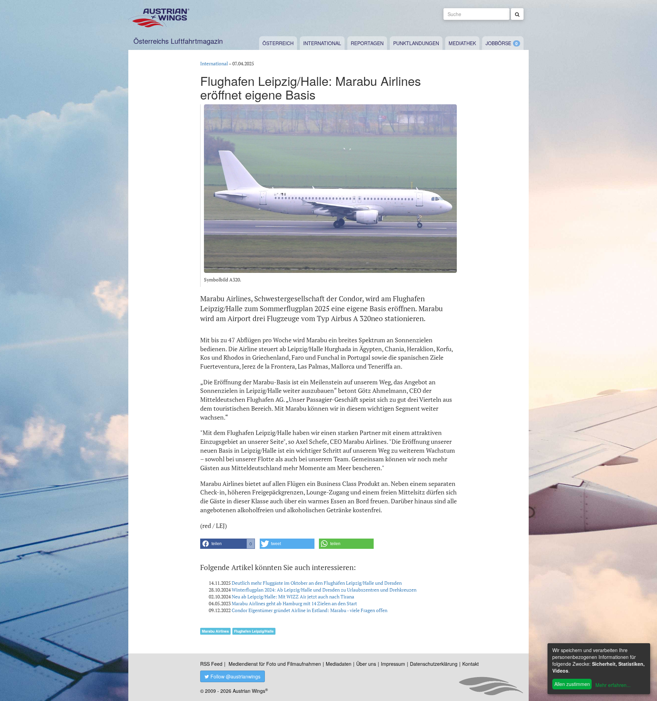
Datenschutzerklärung (434, 663)
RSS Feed (211, 663)
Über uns (366, 663)
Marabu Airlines (215, 631)
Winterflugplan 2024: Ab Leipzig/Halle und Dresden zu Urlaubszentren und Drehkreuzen (324, 589)
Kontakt (470, 663)
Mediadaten (338, 663)
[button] (227, 544)
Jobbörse (498, 43)
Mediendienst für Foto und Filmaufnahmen (275, 663)
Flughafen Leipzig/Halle (254, 631)
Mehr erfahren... (613, 685)
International (322, 43)
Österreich (278, 43)
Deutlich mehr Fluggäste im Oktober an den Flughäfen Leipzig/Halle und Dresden (317, 583)
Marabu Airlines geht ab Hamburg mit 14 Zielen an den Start (294, 603)
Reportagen (367, 43)
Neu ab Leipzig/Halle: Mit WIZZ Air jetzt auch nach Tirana (293, 596)
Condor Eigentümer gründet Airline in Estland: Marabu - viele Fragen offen (309, 610)
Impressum (393, 663)
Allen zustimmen (572, 683)
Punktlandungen (416, 43)
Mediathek (462, 43)
